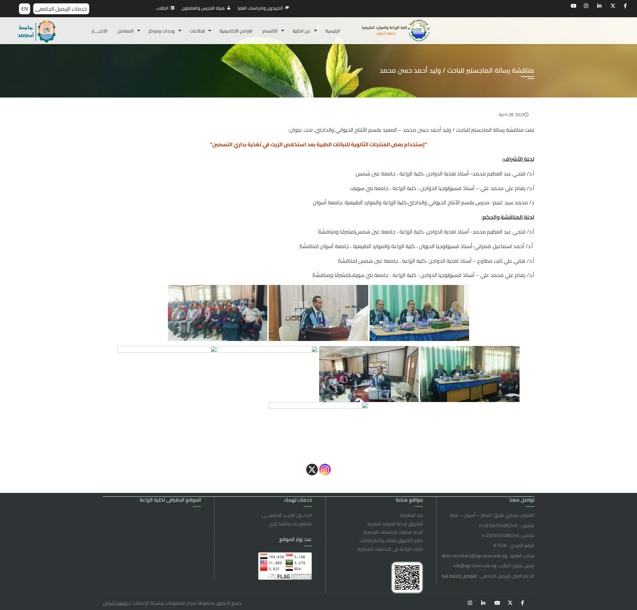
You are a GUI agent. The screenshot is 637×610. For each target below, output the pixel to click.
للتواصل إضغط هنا (460, 576)
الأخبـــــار (99, 31)
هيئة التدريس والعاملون (203, 8)
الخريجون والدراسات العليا (260, 8)
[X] (312, 469)
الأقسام (270, 31)
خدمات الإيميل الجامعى (61, 9)
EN (24, 9)
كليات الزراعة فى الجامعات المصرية (390, 549)
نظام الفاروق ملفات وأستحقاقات (391, 540)
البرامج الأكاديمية (236, 31)
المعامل (125, 31)
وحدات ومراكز (162, 31)
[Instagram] (325, 469)
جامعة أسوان (116, 603)
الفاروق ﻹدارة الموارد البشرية (395, 523)
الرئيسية (332, 31)
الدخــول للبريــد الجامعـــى (286, 515)
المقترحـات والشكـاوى (290, 523)
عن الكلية (302, 31)
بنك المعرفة (411, 515)
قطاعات (197, 31)
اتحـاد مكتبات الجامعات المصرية (393, 532)
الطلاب (162, 8)
